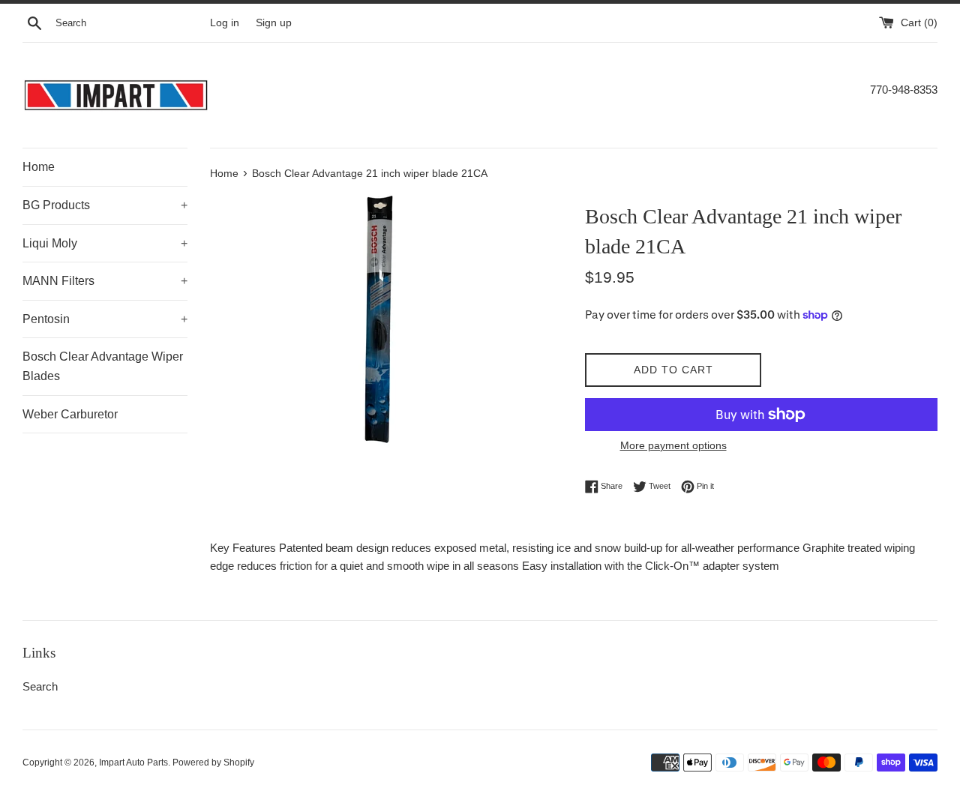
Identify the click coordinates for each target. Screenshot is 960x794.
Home (38, 166)
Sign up (274, 22)
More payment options (673, 445)
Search (40, 686)
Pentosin (105, 319)
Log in (224, 22)
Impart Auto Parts (133, 762)
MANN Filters (105, 280)
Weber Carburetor (70, 414)
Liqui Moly (105, 243)
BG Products (105, 205)
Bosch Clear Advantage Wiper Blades (102, 366)
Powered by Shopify (213, 762)
